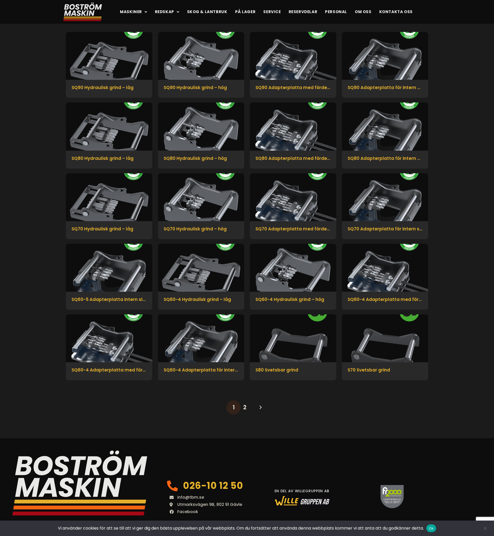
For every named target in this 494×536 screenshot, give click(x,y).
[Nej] (485, 528)
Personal (336, 11)
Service (272, 11)
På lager (245, 11)
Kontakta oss (396, 11)
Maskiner (131, 11)
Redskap (164, 11)
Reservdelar (303, 11)
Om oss (363, 11)
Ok (431, 528)
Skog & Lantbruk (207, 11)
